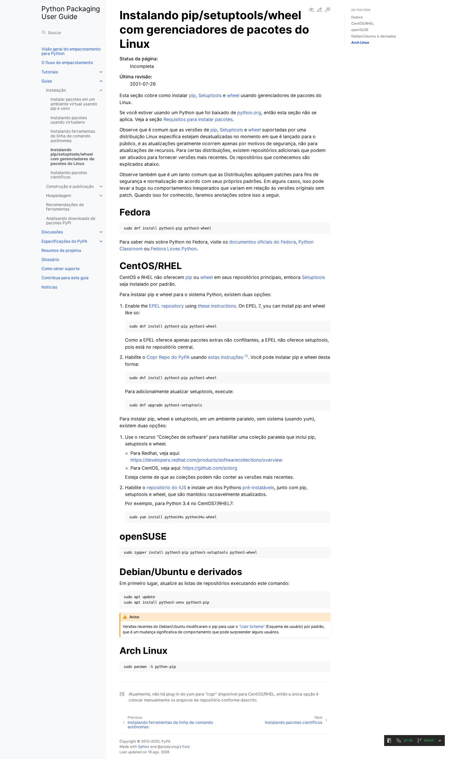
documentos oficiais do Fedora (262, 242)
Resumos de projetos (61, 250)
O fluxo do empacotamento (67, 62)
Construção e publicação (70, 186)
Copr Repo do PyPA (168, 357)
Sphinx (143, 746)
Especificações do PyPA (64, 241)
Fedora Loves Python (174, 248)
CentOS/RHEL (362, 23)
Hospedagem (58, 195)
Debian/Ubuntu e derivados (373, 36)
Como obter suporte (60, 268)
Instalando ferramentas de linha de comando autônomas (73, 136)
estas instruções (225, 357)
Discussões (52, 231)
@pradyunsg (168, 746)
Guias (46, 81)
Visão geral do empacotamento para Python (71, 51)
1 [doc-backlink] (122, 694)
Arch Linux (360, 42)
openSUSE (359, 30)
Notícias (49, 287)
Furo (186, 746)
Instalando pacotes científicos (69, 175)
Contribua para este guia (65, 277)
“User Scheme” (252, 626)
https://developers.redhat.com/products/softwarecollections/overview (206, 460)
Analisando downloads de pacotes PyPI (70, 221)
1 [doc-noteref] (246, 356)
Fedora (356, 17)
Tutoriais (49, 71)
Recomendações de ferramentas (65, 207)
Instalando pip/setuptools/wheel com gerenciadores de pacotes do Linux (72, 156)
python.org (249, 112)
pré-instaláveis (258, 487)
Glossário (50, 259)
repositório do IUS (166, 487)
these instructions (217, 306)
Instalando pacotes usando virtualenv (69, 120)
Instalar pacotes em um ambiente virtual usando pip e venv (74, 104)
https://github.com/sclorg (210, 468)
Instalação (56, 90)
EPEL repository (166, 306)
